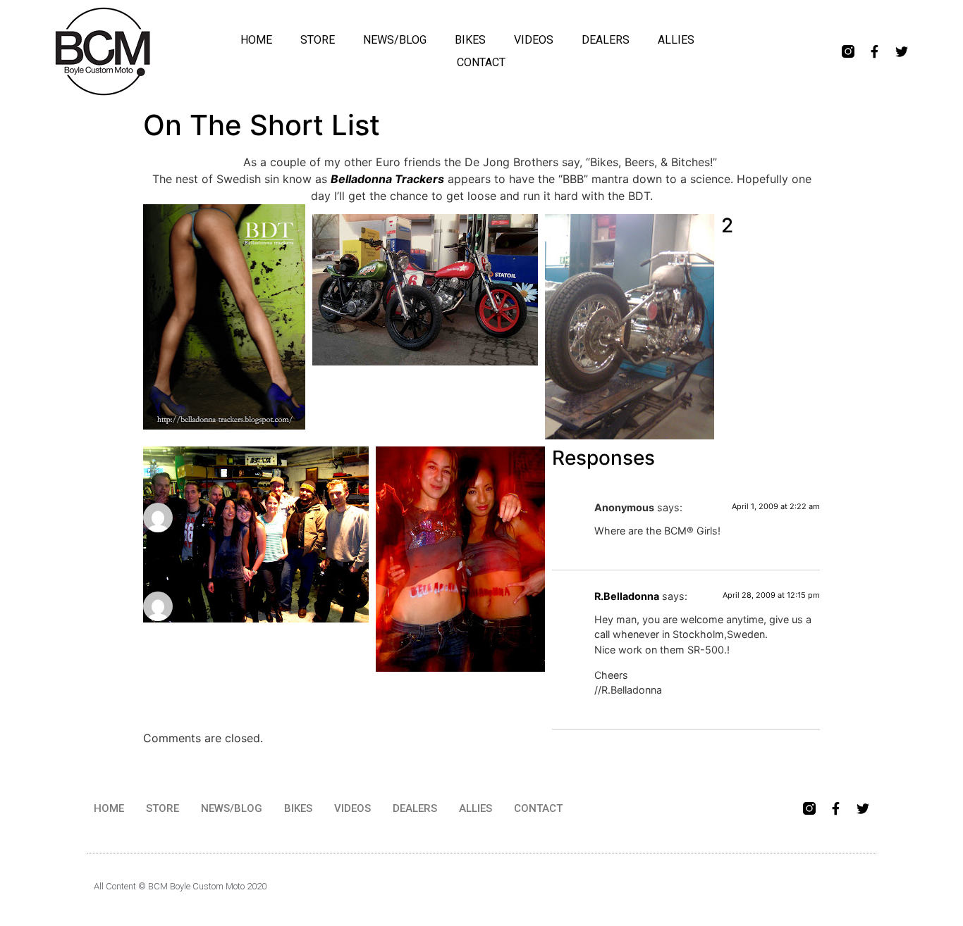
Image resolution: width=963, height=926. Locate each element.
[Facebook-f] (875, 51)
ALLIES (676, 39)
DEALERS (606, 39)
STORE (317, 39)
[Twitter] (901, 51)
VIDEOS (533, 39)
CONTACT (481, 62)
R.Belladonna (626, 596)
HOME (256, 39)
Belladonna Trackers (387, 179)
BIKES (470, 39)
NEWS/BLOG (395, 39)
